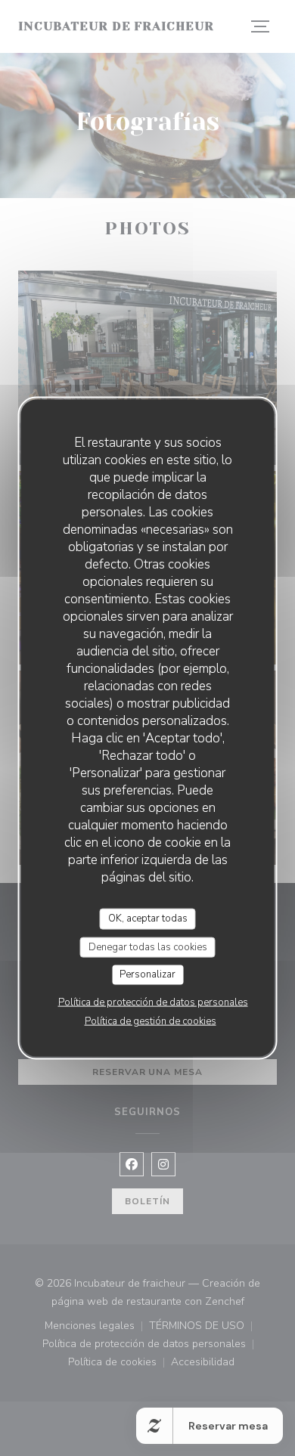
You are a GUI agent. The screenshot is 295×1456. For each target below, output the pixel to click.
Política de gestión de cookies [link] (150, 1020)
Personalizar (147, 974)
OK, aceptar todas (148, 918)
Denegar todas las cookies (147, 946)
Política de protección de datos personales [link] (153, 1001)
